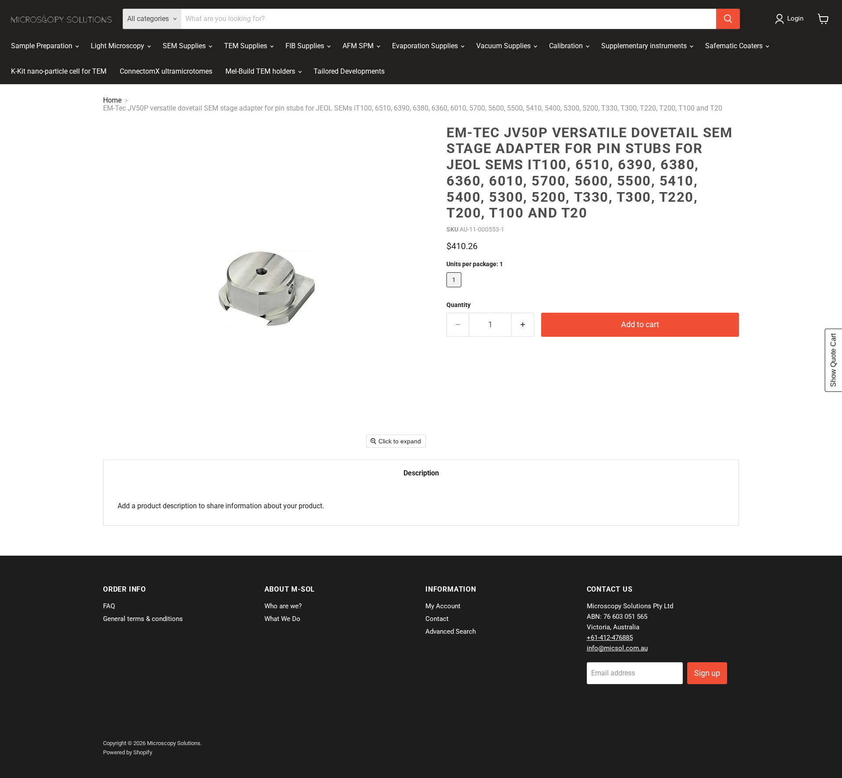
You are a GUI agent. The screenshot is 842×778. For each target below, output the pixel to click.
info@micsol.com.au (617, 648)
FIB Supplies (305, 46)
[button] (791, 19)
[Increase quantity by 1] (523, 325)
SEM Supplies (185, 46)
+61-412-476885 (610, 638)
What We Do (282, 619)
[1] (455, 289)
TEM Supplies (246, 46)
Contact (437, 619)
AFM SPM (359, 46)
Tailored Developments (349, 71)
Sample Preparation (42, 46)
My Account (442, 606)
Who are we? (283, 606)
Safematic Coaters (734, 46)
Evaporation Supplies (426, 46)
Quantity (458, 304)
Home (112, 100)
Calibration (567, 46)
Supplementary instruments (645, 46)
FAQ (109, 606)
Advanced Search (450, 631)
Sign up (707, 673)
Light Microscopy (118, 46)
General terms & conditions (143, 619)
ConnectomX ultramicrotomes (166, 71)
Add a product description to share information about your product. (221, 506)
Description (421, 473)
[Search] (728, 19)
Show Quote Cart (833, 360)
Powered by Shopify (127, 752)
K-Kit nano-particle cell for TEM (59, 71)
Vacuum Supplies (504, 46)
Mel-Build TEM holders (261, 71)
